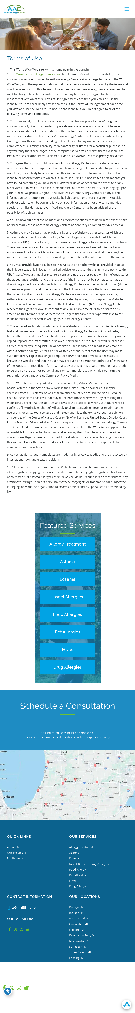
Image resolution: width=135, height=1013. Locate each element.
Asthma (74, 852)
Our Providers (16, 852)
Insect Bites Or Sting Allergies (89, 864)
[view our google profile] (27, 929)
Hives (73, 881)
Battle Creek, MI (80, 918)
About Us (13, 847)
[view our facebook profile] (9, 929)
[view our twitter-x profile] (15, 929)
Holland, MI (77, 929)
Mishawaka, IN (79, 941)
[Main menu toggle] (126, 9)
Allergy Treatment (81, 847)
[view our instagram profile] (21, 929)
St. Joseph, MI (78, 946)
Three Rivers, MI (80, 952)
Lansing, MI (77, 958)
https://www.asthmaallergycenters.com (34, 74)
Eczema (74, 858)
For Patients (15, 858)
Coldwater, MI (78, 924)
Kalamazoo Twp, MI (82, 935)
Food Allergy (77, 869)
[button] (67, 544)
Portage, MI (77, 907)
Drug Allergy (77, 886)
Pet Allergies (77, 875)
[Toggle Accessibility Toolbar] (8, 991)
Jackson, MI (76, 913)
